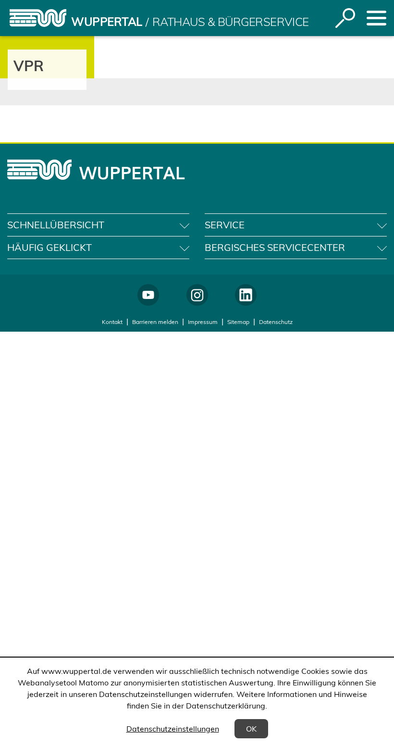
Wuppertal (106, 21)
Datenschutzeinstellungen (172, 729)
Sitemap (238, 321)
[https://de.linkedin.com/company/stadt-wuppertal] (246, 295)
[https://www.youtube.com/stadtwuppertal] (148, 295)
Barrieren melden (155, 321)
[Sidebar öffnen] (376, 18)
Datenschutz (276, 321)
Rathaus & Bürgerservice (230, 21)
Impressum (203, 321)
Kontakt (112, 321)
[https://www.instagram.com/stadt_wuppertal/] (197, 295)
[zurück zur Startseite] (38, 18)
